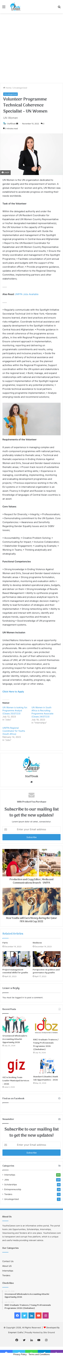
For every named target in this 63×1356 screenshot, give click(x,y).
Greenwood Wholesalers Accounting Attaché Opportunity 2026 (14, 1039)
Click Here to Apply (13, 691)
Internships (9, 1175)
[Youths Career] (16, 6)
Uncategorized (20, 88)
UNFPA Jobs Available (27, 294)
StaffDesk (11, 123)
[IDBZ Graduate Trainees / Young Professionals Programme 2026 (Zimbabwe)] (47, 1026)
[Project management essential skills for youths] (16, 959)
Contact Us (7, 1261)
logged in (19, 997)
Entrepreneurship (12, 1189)
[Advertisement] (31, 49)
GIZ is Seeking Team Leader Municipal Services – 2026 (15, 1081)
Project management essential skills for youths (15, 971)
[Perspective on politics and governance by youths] (47, 959)
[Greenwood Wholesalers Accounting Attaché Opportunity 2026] (16, 1025)
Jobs (6, 1179)
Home (8, 88)
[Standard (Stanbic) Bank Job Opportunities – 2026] (47, 1065)
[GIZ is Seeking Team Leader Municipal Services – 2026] (16, 1066)
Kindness (37, 943)
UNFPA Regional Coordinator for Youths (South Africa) (13, 731)
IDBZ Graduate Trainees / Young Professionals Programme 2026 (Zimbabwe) (46, 1044)
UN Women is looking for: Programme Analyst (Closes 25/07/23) (15, 710)
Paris (5, 943)
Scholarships (10, 1184)
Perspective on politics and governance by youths (46, 971)
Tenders (8, 1194)
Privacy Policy (20, 1354)
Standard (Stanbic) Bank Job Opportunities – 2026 (45, 1078)
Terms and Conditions (39, 1354)
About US (7, 1266)
